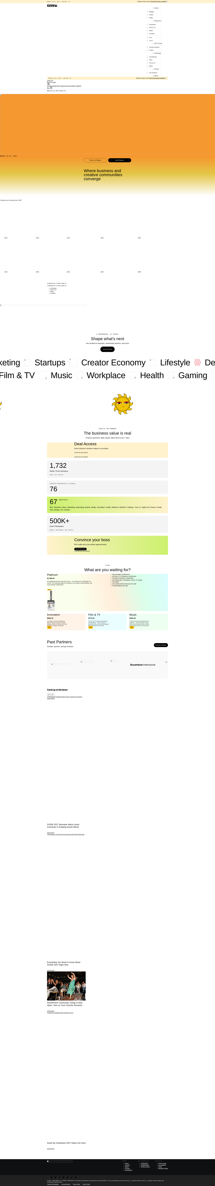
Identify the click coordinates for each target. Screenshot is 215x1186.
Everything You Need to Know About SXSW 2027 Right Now (63, 963)
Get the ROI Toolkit (80, 549)
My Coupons (61, 86)
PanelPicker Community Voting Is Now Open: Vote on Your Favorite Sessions (64, 1004)
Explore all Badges (95, 160)
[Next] (52, 694)
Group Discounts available (158, 1)
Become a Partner (161, 645)
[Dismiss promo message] (167, 1)
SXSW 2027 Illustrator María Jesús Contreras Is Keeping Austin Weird (63, 825)
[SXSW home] (52, 6)
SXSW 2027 (50, 833)
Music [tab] (52, 291)
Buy (48, 82)
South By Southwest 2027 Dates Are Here (66, 1143)
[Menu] (51, 88)
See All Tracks (107, 349)
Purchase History (52, 86)
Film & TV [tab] (53, 290)
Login (49, 80)
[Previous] (48, 694)
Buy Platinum (120, 160)
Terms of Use (76, 1184)
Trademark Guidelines (53, 1184)
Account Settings (70, 86)
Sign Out (79, 86)
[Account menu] (48, 84)
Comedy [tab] (52, 293)
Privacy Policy (86, 1184)
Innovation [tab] (53, 288)
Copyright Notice (65, 1184)
